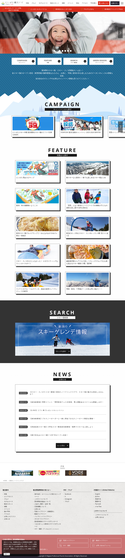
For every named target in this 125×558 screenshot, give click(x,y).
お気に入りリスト (10, 516)
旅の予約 (7, 511)
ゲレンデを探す (61, 351)
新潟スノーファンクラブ (17, 480)
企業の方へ (115, 3)
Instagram (68, 499)
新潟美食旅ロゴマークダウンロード (46, 521)
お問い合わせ (99, 517)
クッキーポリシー (20, 549)
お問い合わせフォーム (103, 545)
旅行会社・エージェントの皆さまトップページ (47, 495)
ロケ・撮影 (66, 545)
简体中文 (98, 499)
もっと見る (61, 445)
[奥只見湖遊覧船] (22, 473)
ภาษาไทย (98, 506)
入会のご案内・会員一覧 (42, 504)
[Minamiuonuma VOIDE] (76, 473)
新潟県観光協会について (42, 501)
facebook (68, 494)
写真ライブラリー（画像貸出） (44, 511)
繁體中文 (98, 501)
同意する (6, 554)
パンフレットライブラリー (43, 516)
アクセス (7, 514)
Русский (98, 504)
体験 (5, 506)
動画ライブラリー (40, 514)
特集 (5, 494)
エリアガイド (8, 496)
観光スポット (8, 504)
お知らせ (7, 519)
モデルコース (8, 501)
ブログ (67, 501)
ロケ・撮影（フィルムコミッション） (46, 529)
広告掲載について (40, 506)
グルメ (6, 499)
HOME (5, 480)
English (97, 494)
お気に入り (105, 3)
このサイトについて (41, 499)
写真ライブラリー (69, 540)
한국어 (97, 496)
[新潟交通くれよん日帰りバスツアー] (49, 473)
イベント (7, 509)
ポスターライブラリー (41, 519)
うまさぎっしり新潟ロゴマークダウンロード (47, 525)
